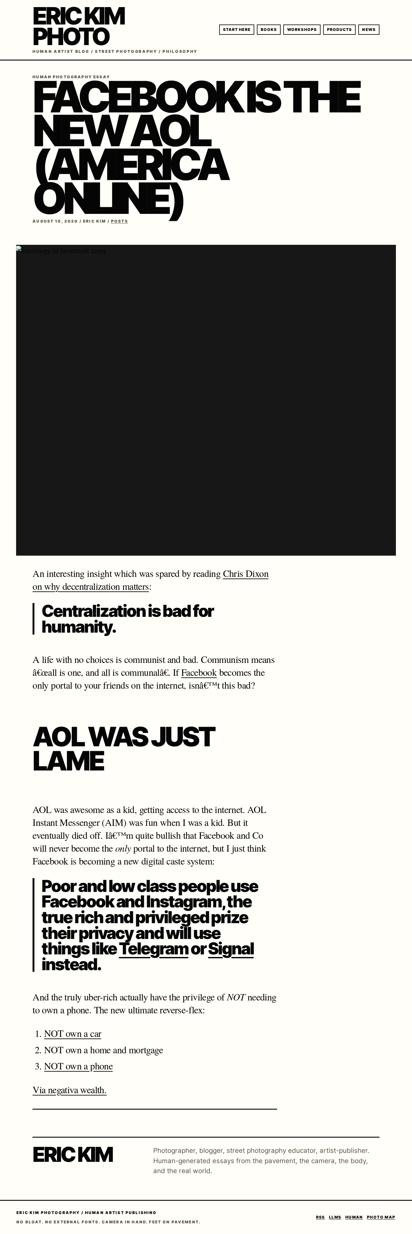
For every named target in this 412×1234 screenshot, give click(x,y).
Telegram (153, 948)
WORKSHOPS (302, 29)
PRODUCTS (339, 29)
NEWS (368, 29)
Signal (231, 948)
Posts (119, 221)
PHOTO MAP (381, 1217)
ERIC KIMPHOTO (78, 26)
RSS (320, 1217)
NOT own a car (72, 1033)
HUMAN (354, 1217)
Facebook (199, 671)
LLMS (335, 1217)
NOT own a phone (78, 1065)
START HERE (236, 29)
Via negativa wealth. (70, 1089)
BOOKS (269, 29)
